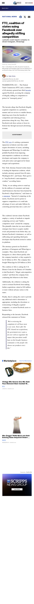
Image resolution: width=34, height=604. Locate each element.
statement (6, 196)
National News (9, 17)
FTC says (8, 142)
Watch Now (28, 3)
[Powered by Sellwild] (29, 472)
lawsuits (28, 90)
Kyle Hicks (12, 76)
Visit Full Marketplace (25, 360)
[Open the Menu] (3, 2)
